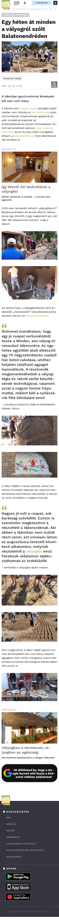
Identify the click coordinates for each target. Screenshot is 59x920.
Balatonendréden (37, 315)
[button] (54, 8)
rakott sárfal (22, 9)
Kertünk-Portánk (15, 15)
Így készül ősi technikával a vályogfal (26, 189)
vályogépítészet (24, 135)
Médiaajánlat (14, 857)
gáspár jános (40, 9)
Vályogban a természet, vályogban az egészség (26, 750)
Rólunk (11, 830)
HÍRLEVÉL (11, 824)
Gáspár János (28, 108)
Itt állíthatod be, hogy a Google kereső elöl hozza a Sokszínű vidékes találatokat (33, 773)
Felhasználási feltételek (21, 844)
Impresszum (13, 837)
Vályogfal (34, 551)
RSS (8, 817)
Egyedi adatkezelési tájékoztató (25, 850)
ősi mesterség (40, 112)
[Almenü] (16, 3)
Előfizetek (42, 3)
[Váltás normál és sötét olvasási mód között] (25, 3)
